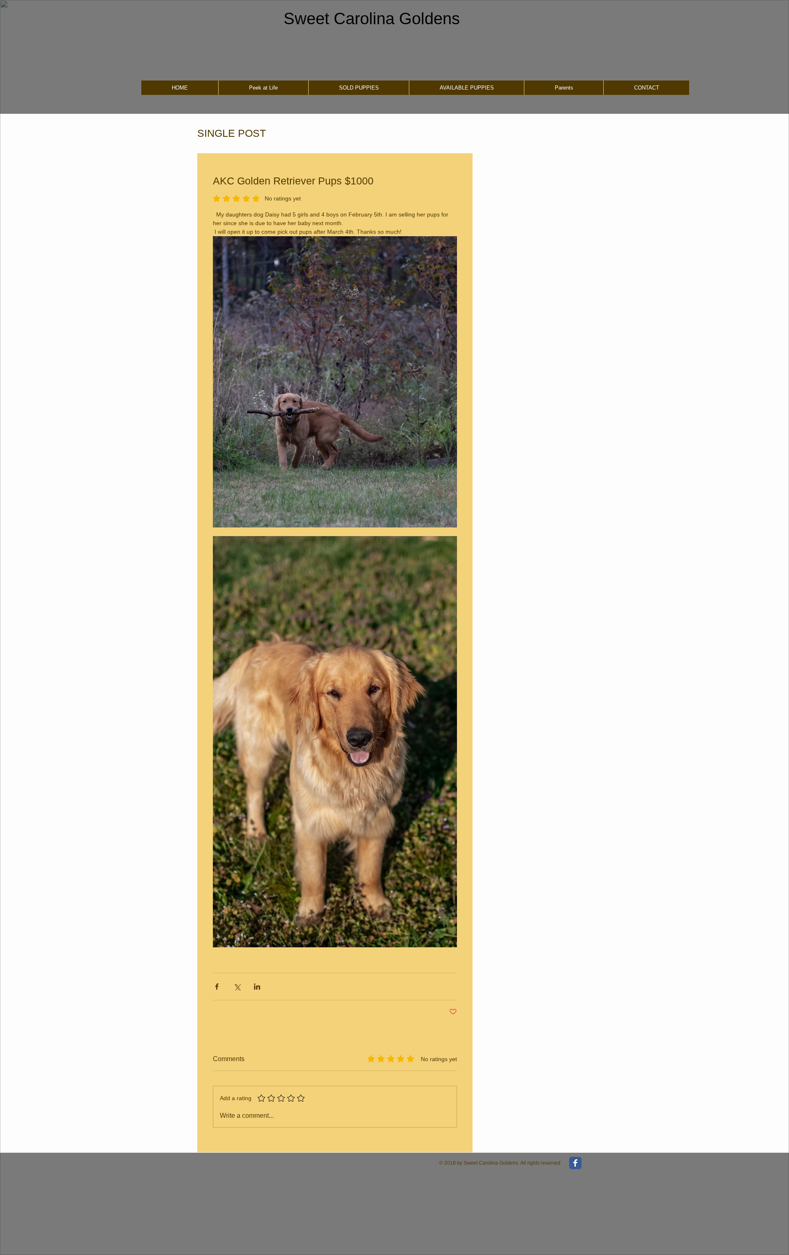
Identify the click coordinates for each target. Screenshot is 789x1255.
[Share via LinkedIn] (257, 986)
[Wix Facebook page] (575, 1163)
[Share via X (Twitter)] (237, 986)
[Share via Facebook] (217, 986)
